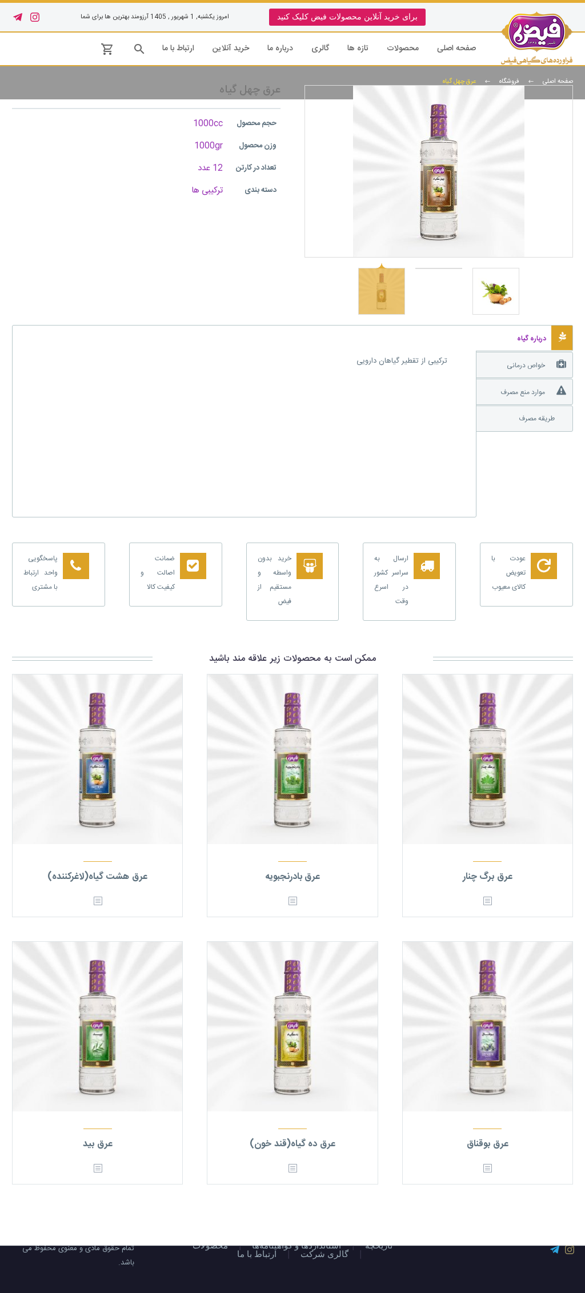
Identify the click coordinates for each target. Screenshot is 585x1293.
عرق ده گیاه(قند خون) (292, 1144)
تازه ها (357, 48)
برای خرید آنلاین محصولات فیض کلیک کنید (347, 17)
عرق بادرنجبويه (292, 877)
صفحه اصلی (456, 48)
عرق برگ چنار (488, 877)
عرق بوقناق (487, 1144)
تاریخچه (378, 1246)
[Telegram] (17, 17)
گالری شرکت (324, 1254)
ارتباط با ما (178, 48)
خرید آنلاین (231, 48)
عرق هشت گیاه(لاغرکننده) (97, 877)
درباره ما (280, 48)
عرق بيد (98, 1144)
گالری (320, 48)
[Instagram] (34, 17)
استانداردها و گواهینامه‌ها (296, 1246)
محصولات (403, 48)
